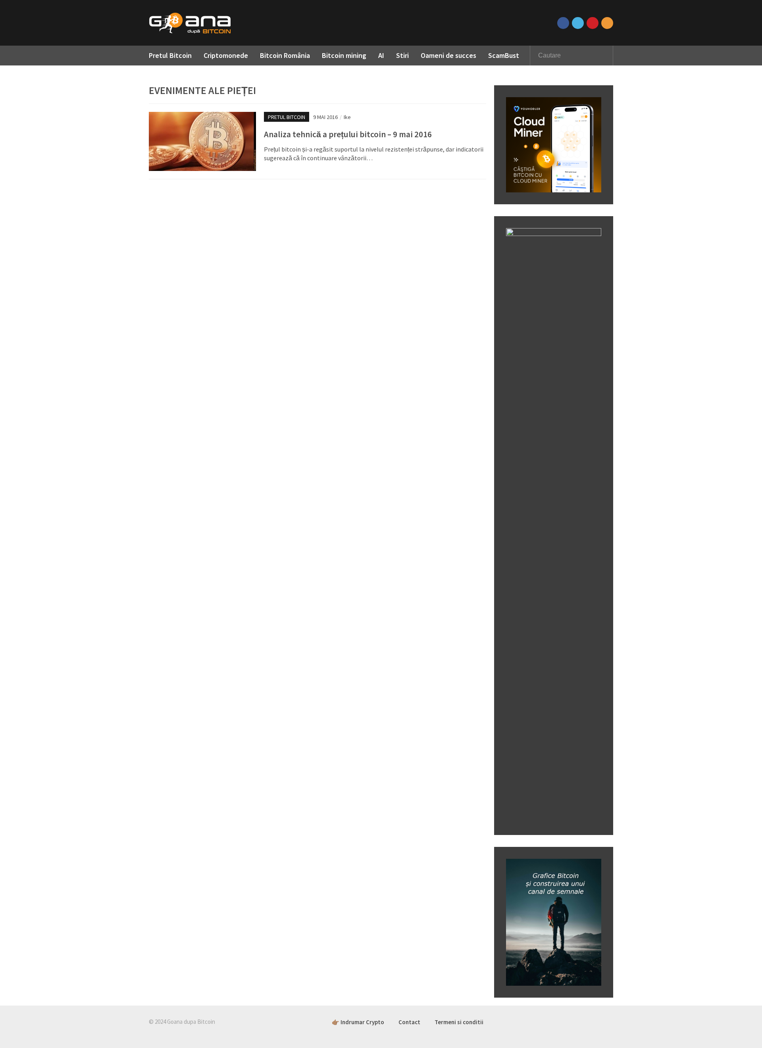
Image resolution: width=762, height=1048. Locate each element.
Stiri (402, 55)
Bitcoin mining (344, 55)
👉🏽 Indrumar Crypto (358, 1022)
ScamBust (503, 55)
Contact (409, 1022)
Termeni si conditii (459, 1022)
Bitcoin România (285, 55)
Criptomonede (226, 55)
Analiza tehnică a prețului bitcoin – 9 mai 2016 (348, 134)
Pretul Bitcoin (170, 55)
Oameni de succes (448, 55)
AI (381, 55)
